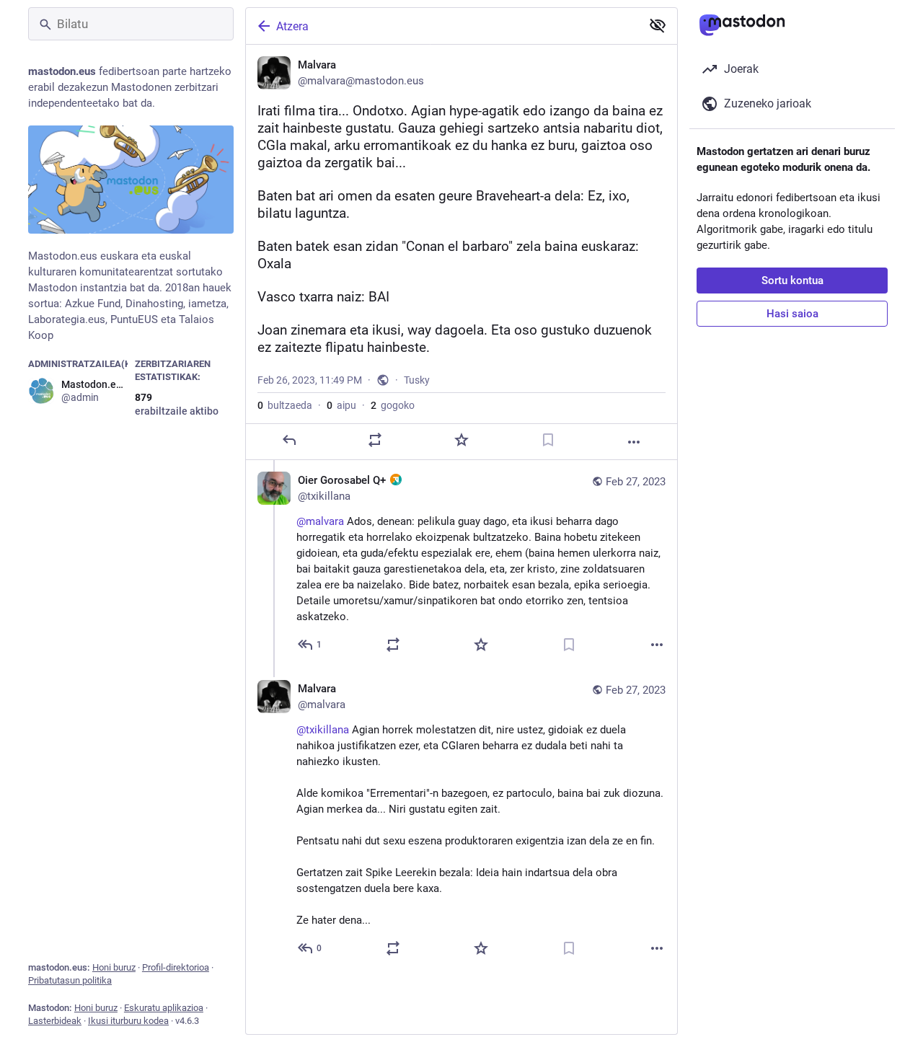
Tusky (417, 380)
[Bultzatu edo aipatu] (375, 440)
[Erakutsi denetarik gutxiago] (657, 25)
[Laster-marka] (548, 440)
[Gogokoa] (461, 440)
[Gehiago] (633, 442)
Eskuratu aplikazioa (163, 1007)
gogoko (393, 405)
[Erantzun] (289, 440)
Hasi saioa (792, 313)
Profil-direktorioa (175, 967)
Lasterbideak (54, 1020)
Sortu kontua (792, 280)
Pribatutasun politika (70, 980)
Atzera (292, 26)
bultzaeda (284, 405)
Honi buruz (114, 967)
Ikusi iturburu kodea (128, 1020)
